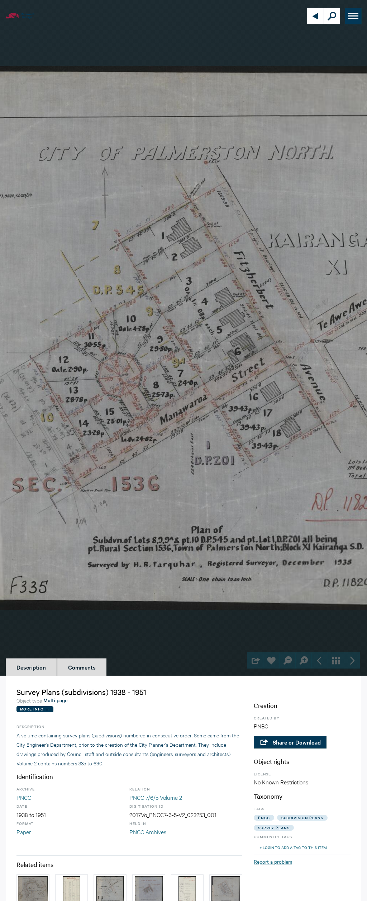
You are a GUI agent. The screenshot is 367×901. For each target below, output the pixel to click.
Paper (23, 831)
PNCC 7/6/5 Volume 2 (155, 797)
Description (31, 667)
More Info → (35, 709)
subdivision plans (302, 817)
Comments (82, 667)
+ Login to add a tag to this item (293, 847)
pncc (264, 817)
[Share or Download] (255, 660)
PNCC (23, 797)
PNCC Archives (147, 831)
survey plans (274, 827)
